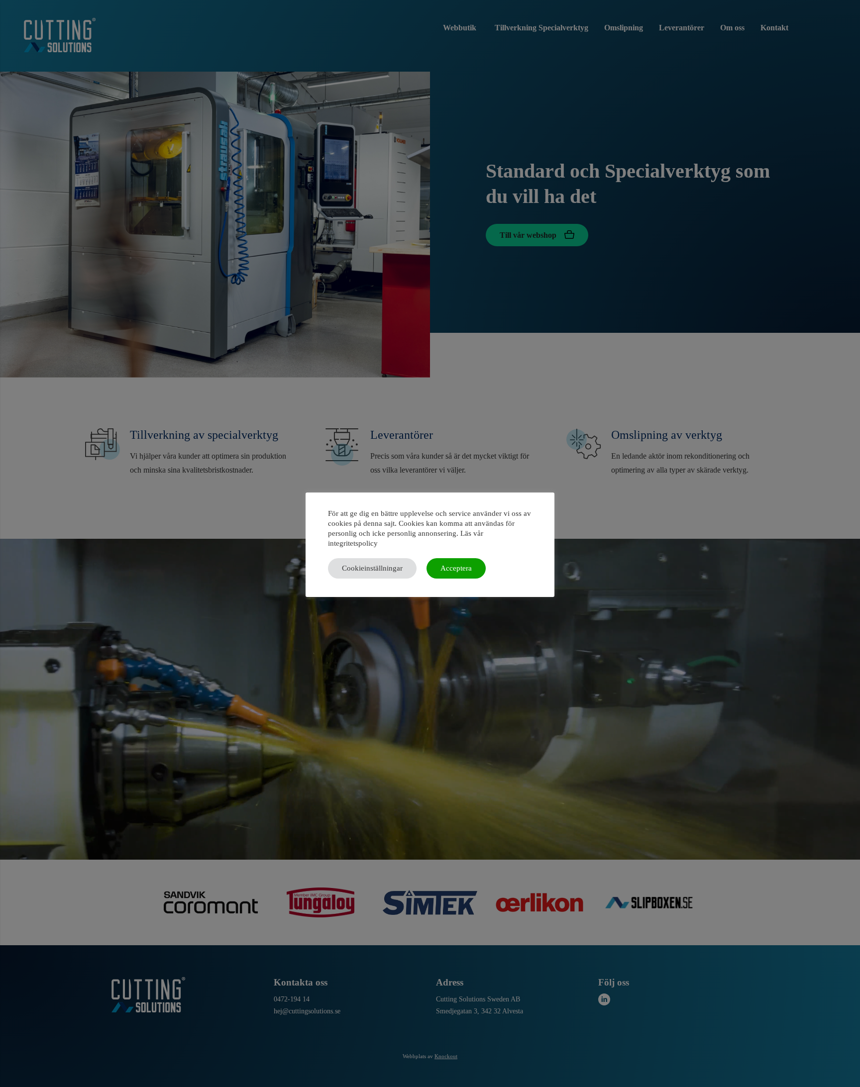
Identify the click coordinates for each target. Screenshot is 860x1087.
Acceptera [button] (456, 568)
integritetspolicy (353, 543)
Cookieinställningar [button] (372, 568)
